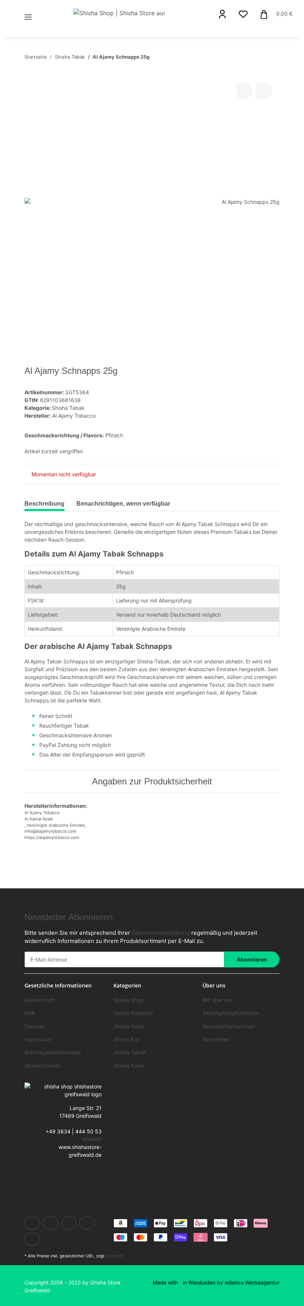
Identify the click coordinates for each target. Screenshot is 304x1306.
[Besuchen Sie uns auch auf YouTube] (68, 1223)
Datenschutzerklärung (161, 932)
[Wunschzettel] (243, 14)
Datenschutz (39, 1000)
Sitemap (34, 1026)
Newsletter (215, 1039)
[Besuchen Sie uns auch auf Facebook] (32, 1223)
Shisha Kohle (128, 1065)
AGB (29, 1013)
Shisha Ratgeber (133, 1013)
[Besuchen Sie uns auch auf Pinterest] (87, 1223)
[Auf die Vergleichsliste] (245, 91)
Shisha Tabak (68, 408)
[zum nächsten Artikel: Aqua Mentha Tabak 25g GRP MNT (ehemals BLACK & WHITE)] (272, 57)
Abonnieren (252, 959)
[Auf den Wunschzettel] (264, 91)
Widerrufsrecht (42, 1065)
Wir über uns (217, 1000)
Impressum (37, 1039)
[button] (222, 14)
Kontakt (92, 1139)
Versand (114, 1255)
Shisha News (129, 1026)
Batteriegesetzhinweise (52, 1052)
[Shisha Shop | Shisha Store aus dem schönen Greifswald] (119, 13)
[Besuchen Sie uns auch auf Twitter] (50, 1223)
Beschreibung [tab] (44, 503)
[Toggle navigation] (28, 8)
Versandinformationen (228, 1026)
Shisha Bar (126, 1039)
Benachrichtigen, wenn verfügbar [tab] (123, 503)
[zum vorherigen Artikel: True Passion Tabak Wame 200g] (256, 57)
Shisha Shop (128, 1000)
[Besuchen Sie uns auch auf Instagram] (32, 1238)
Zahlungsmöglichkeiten (230, 1013)
